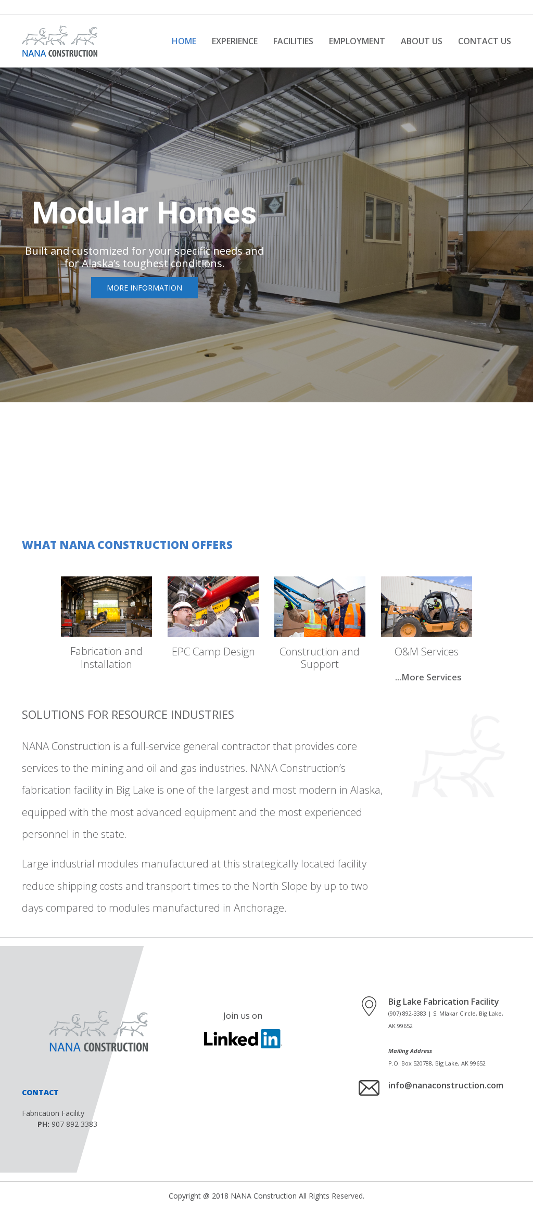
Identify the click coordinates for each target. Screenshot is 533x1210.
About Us (421, 41)
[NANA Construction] (59, 41)
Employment (357, 41)
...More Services (428, 677)
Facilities (293, 41)
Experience (235, 41)
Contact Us (484, 41)
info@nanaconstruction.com (445, 1085)
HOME (184, 41)
